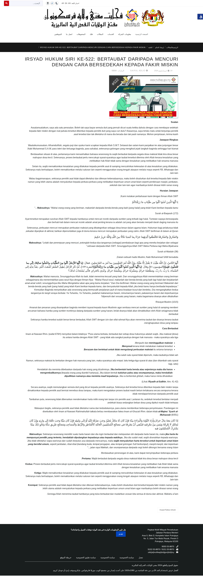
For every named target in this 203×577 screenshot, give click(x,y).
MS (69, 3)
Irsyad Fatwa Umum (168, 510)
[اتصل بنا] (56, 3)
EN (66, 3)
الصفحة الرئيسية (141, 34)
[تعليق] (52, 3)
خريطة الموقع (65, 557)
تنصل (141, 557)
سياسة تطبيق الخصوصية (86, 557)
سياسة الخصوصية (127, 557)
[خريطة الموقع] (48, 3)
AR (63, 3)
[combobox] (26, 3)
